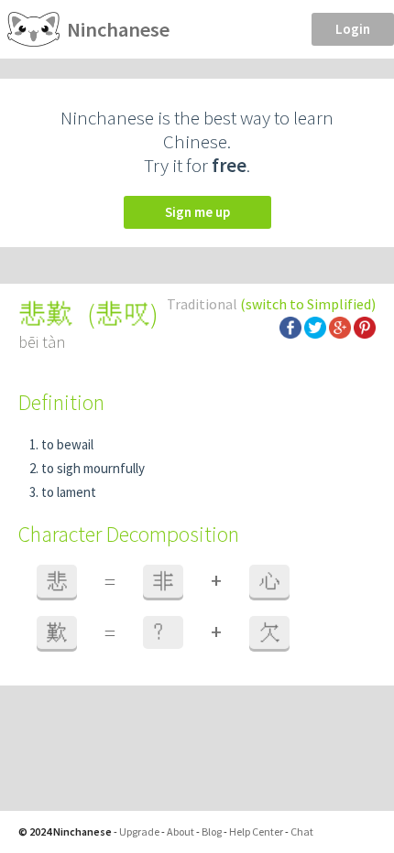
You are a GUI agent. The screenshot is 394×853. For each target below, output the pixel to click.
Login (352, 29)
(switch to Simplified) (308, 304)
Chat (301, 831)
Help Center (256, 831)
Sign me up (197, 212)
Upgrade (139, 831)
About (180, 831)
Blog (212, 831)
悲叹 (122, 314)
